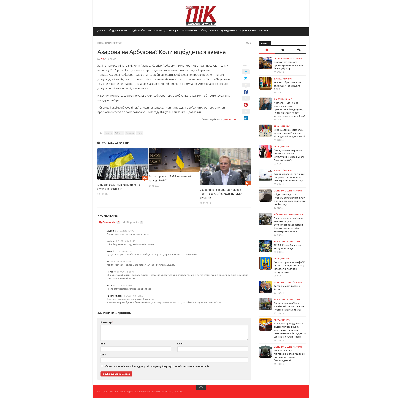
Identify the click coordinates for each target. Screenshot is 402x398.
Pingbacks (134, 222)
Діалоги (214, 30)
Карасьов (130, 133)
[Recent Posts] (267, 50)
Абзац (204, 30)
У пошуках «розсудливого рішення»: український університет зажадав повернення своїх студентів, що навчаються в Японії (290, 330)
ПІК (102, 59)
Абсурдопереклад (118, 30)
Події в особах (138, 30)
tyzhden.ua (229, 119)
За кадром (174, 30)
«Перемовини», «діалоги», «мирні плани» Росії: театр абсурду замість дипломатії (289, 133)
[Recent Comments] (298, 50)
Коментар (106, 322)
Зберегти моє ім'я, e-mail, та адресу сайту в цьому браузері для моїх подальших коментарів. (157, 366)
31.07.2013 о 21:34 (122, 261)
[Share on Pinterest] (246, 101)
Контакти (264, 30)
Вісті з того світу (157, 30)
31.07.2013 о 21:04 (125, 272)
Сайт (103, 354)
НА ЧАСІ (300, 58)
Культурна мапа (229, 30)
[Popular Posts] (283, 50)
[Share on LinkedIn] (246, 115)
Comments (110, 222)
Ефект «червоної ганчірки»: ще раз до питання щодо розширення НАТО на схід (289, 177)
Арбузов (119, 133)
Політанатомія (189, 30)
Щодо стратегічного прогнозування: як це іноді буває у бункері (289, 65)
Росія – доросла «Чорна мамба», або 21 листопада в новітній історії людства (289, 306)
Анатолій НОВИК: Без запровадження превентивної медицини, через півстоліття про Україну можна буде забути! (289, 109)
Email (180, 343)
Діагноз (101, 30)
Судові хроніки (248, 30)
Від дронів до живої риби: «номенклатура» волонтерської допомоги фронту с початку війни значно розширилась (288, 225)
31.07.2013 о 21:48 (125, 231)
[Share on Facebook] (246, 88)
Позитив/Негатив (109, 43)
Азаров (108, 133)
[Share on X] (246, 75)
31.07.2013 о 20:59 (123, 285)
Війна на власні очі (284, 214)
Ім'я (102, 343)
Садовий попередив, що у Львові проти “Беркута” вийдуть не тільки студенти (221, 193)
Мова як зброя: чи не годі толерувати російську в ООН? (288, 85)
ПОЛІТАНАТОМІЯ (291, 241)
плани (139, 133)
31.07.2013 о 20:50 (134, 296)
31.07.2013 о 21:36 (123, 251)
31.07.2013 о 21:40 (126, 241)
